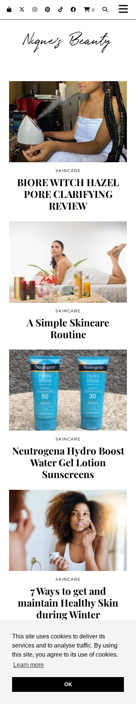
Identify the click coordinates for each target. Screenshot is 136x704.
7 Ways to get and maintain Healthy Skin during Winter (68, 603)
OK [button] (68, 684)
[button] (126, 9)
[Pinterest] (48, 9)
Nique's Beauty (68, 39)
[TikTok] (60, 9)
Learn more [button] (28, 665)
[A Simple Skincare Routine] (68, 262)
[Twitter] (22, 9)
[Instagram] (34, 9)
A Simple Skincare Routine (68, 328)
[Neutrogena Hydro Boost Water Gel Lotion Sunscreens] (68, 390)
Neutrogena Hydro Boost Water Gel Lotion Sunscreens (68, 462)
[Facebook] (73, 9)
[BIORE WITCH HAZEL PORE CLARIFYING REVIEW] (68, 121)
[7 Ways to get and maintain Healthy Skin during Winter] (68, 530)
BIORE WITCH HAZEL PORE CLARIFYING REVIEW (68, 194)
